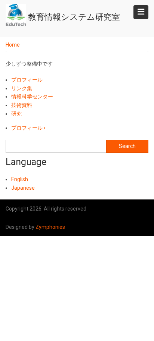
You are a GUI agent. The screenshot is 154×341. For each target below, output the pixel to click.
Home (13, 45)
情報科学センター (32, 97)
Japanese (23, 188)
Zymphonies (50, 227)
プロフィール (27, 80)
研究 (16, 114)
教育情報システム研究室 (74, 17)
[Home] (16, 15)
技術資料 (21, 105)
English (19, 179)
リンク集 (21, 88)
